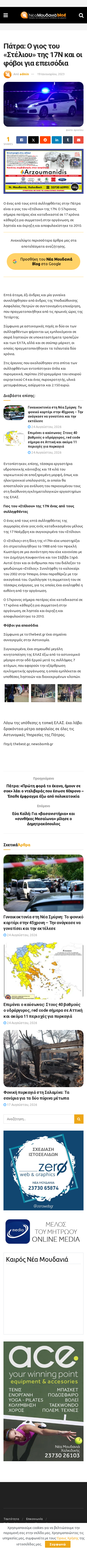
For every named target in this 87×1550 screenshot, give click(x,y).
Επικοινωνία (34, 1518)
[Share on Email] (79, 140)
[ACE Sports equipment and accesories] (43, 1401)
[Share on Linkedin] (56, 140)
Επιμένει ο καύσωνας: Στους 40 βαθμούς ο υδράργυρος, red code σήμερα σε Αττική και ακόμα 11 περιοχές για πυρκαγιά (43, 1010)
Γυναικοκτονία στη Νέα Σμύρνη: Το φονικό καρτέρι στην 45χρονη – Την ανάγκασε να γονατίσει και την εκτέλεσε (43, 922)
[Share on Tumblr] (68, 140)
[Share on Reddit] (45, 140)
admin (24, 74)
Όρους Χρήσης (68, 1538)
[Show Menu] (5, 15)
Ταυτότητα (11, 1518)
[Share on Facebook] (21, 140)
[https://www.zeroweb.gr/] (43, 1170)
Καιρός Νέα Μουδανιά (37, 1259)
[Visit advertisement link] (43, 171)
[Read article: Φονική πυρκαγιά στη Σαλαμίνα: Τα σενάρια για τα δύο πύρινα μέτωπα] (43, 1058)
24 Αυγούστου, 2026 (46, 427)
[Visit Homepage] (43, 15)
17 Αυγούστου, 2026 (21, 1105)
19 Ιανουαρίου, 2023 (50, 74)
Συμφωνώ (58, 1544)
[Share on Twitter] (33, 140)
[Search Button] (81, 15)
